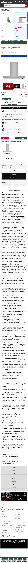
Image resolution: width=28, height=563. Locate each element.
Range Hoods (12, 40)
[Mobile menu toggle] (2, 5)
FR (22, 1)
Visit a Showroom (21, 138)
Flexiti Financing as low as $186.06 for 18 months (13, 134)
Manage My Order (7, 525)
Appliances (3, 40)
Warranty (14, 481)
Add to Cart (5, 138)
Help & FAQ (5, 528)
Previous (2, 86)
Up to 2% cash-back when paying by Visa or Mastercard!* (12, 115)
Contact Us (5, 516)
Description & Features (14, 190)
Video (14, 473)
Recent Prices (24, 96)
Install (14, 487)
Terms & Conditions (7, 521)
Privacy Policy (5, 523)
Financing (14, 484)
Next (25, 86)
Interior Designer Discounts (12, 129)
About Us (4, 514)
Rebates (14, 478)
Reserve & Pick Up (9, 126)
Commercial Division (20, 525)
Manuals (14, 470)
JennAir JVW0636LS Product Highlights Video (11, 506)
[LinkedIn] (3, 537)
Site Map (4, 530)
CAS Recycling (19, 531)
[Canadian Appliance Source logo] (7, 2)
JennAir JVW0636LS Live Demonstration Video (11, 503)
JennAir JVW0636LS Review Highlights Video (12, 509)
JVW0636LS (21, 40)
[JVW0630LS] (7, 148)
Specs (14, 467)
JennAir (16, 40)
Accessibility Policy (20, 523)
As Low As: (18, 27)
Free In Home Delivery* (10, 111)
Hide (8, 10)
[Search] (26, 5)
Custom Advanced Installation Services (15, 122)
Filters (24, 9)
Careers (17, 520)
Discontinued (5, 532)
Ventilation (7, 40)
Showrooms (5, 519)
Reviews (14, 476)
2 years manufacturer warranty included (15, 119)
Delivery (14, 490)
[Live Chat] (19, 2)
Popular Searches (19, 514)
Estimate (14, 174)
